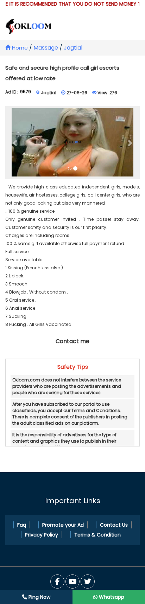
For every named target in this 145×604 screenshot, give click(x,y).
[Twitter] (72, 581)
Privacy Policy (41, 534)
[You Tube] (88, 581)
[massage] (72, 143)
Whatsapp (110, 596)
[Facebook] (57, 581)
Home (19, 47)
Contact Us (114, 524)
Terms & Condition (97, 534)
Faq (21, 524)
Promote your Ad (63, 524)
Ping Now (38, 596)
